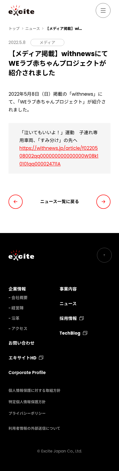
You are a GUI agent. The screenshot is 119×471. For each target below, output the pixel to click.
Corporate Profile (27, 373)
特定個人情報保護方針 (27, 401)
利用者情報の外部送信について (34, 428)
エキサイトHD (22, 358)
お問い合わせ (22, 343)
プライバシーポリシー (27, 413)
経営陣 (17, 308)
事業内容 (68, 289)
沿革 (15, 318)
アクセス (19, 328)
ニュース (32, 28)
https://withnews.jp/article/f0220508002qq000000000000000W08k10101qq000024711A (58, 156)
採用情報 (68, 318)
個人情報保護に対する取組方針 (35, 390)
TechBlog (70, 333)
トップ (14, 28)
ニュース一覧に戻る (59, 202)
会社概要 (19, 297)
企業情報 (17, 289)
